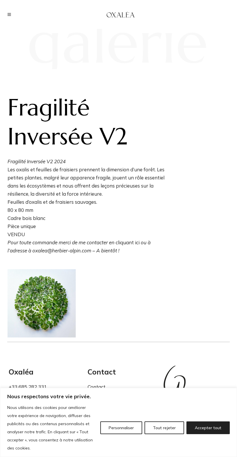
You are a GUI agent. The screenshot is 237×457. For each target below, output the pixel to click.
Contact (96, 387)
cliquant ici (128, 242)
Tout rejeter (164, 427)
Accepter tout (208, 427)
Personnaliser (121, 427)
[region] (118, 422)
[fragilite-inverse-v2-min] (42, 303)
